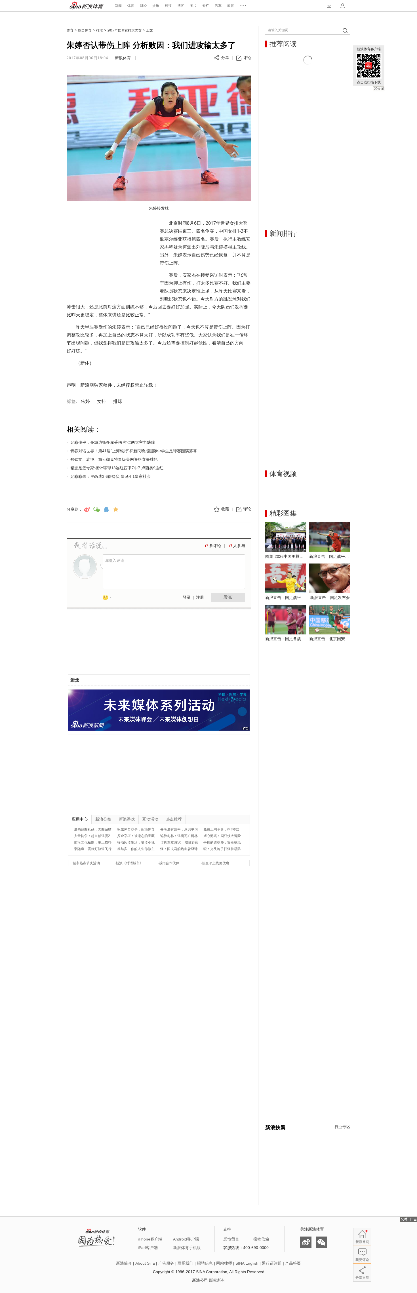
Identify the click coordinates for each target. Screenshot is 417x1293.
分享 (225, 58)
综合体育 (85, 30)
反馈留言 (231, 1239)
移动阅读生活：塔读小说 (136, 842)
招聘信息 (205, 1263)
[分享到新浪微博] (87, 509)
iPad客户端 (148, 1247)
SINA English (246, 1263)
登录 (187, 597)
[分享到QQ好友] (106, 509)
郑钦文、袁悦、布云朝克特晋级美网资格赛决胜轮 (114, 459)
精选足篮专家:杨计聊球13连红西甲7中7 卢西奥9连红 (116, 468)
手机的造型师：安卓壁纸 (222, 842)
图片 (193, 6)
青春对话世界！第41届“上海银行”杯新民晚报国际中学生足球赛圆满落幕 (133, 451)
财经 (143, 6)
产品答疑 (293, 1263)
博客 (180, 6)
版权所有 (217, 1280)
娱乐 (155, 6)
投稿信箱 (261, 1239)
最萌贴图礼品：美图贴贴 (92, 829)
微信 (321, 1242)
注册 (200, 597)
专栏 (205, 6)
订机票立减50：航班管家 (179, 842)
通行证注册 (272, 1263)
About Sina (145, 1263)
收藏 (225, 509)
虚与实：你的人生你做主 (136, 849)
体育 (130, 6)
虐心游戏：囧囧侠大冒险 (222, 836)
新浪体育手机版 (187, 1247)
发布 (228, 597)
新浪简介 (124, 1263)
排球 (99, 30)
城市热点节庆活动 (86, 863)
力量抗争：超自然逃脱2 (92, 836)
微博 (305, 1242)
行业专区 (342, 1127)
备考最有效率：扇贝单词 (179, 829)
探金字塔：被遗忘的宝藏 (136, 836)
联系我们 (185, 1263)
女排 (101, 401)
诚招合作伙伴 (169, 863)
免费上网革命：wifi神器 (221, 829)
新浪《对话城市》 (129, 863)
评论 (247, 58)
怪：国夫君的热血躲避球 (179, 849)
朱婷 (85, 401)
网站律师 (224, 1263)
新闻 (118, 6)
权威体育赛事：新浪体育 (136, 829)
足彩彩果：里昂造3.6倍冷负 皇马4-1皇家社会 (110, 476)
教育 (230, 6)
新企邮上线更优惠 (215, 863)
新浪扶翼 (275, 1127)
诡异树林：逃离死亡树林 (179, 836)
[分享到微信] (96, 509)
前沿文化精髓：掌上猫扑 (92, 842)
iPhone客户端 (150, 1239)
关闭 (378, 88)
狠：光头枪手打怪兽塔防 (222, 849)
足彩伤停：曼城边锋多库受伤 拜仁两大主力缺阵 (112, 442)
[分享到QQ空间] (115, 509)
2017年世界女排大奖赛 (125, 30)
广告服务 (166, 1263)
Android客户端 (186, 1239)
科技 (168, 6)
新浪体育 (87, 5)
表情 (109, 598)
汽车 (218, 6)
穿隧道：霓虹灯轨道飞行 (92, 849)
